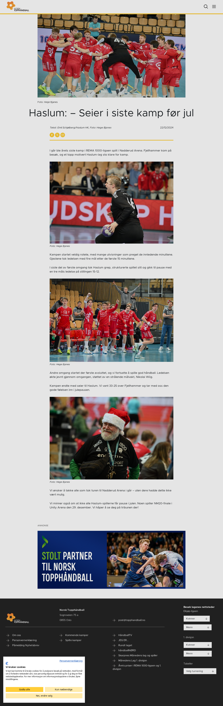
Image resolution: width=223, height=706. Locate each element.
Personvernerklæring (71, 660)
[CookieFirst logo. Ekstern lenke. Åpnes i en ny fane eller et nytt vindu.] (7, 663)
